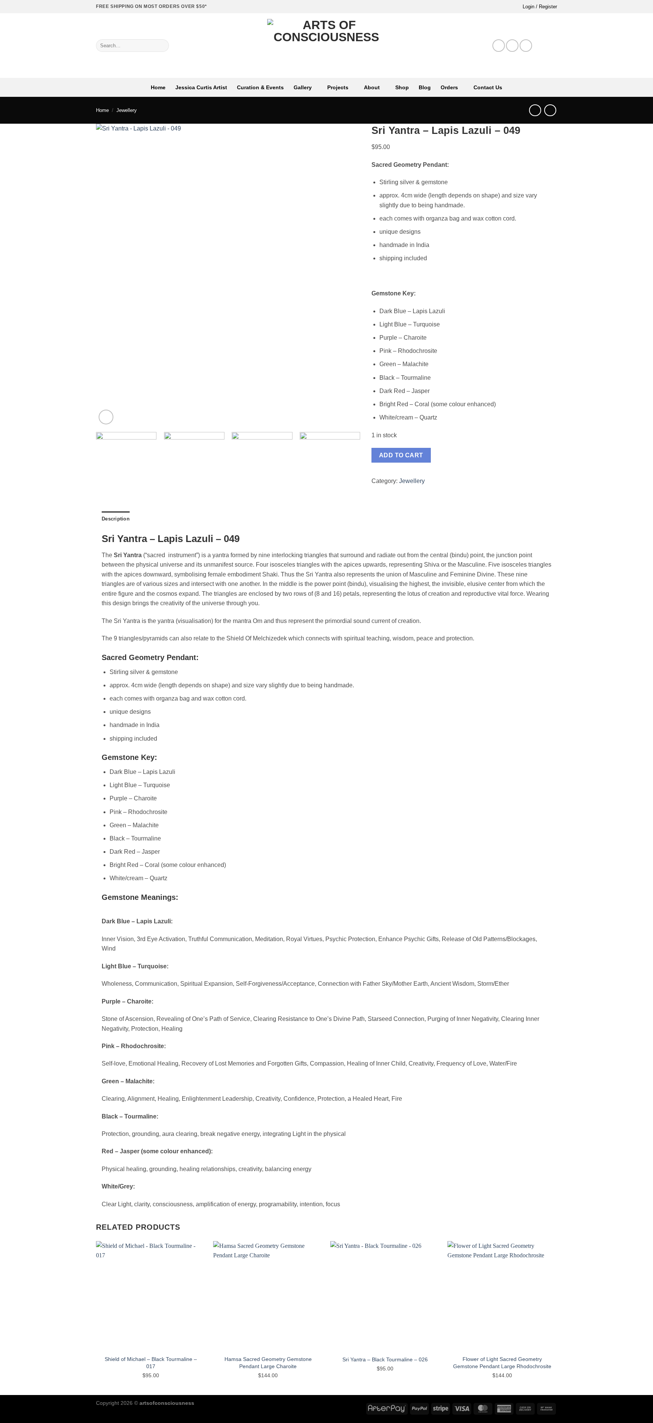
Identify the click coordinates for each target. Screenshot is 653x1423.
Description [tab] (116, 519)
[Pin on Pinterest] (413, 491)
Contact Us (488, 87)
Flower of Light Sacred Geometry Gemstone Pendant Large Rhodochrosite (502, 1362)
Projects (337, 87)
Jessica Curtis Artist (201, 87)
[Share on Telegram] (441, 491)
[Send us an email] (526, 45)
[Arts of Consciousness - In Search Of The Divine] (327, 45)
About (372, 87)
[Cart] (553, 45)
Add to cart (401, 455)
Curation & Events (260, 87)
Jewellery (126, 110)
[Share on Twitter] (394, 491)
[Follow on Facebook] (498, 45)
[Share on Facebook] (376, 491)
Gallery (303, 87)
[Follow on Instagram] (512, 45)
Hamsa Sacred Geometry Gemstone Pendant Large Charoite (268, 1362)
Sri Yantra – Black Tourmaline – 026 (385, 1359)
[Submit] (162, 45)
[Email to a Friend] (404, 491)
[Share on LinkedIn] (422, 491)
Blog (425, 87)
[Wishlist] (541, 45)
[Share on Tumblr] (432, 491)
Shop (402, 87)
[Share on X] (385, 491)
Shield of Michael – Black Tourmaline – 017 (151, 1362)
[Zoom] (106, 417)
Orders (449, 87)
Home (158, 87)
